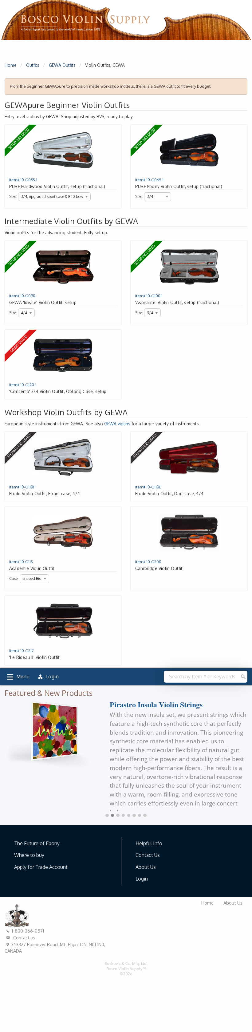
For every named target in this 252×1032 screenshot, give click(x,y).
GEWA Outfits (62, 65)
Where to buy (29, 855)
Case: (13, 578)
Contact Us (148, 855)
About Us (146, 867)
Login (142, 879)
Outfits (32, 65)
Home (11, 65)
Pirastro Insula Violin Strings (156, 704)
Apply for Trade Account (41, 867)
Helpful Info (149, 843)
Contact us (23, 937)
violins (117, 423)
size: (13, 196)
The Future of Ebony (37, 843)
